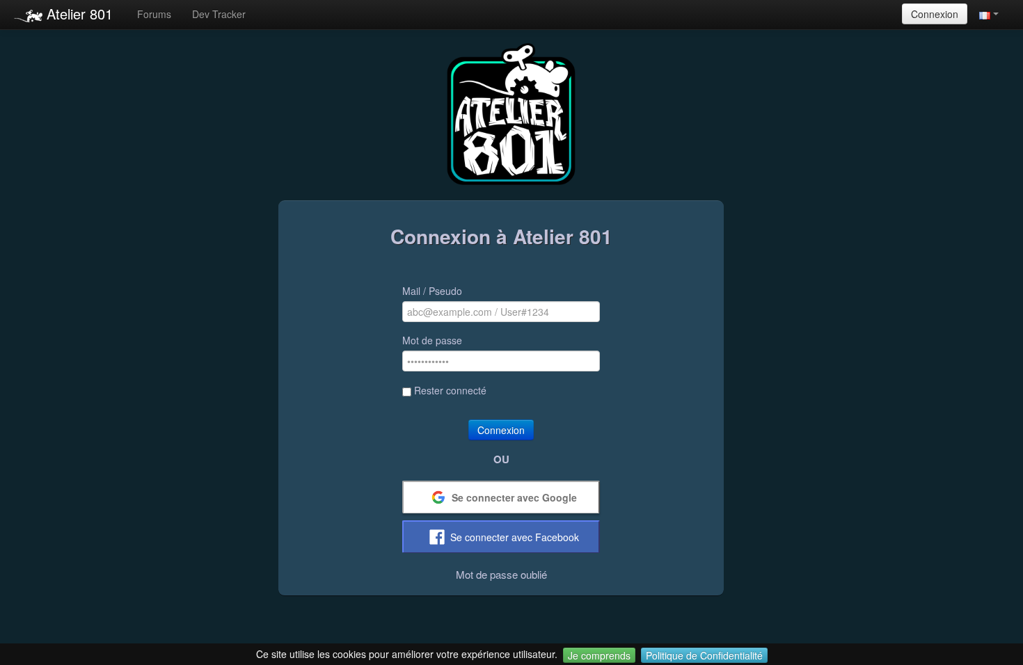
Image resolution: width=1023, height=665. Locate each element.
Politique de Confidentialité (704, 655)
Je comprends (599, 655)
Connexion (934, 14)
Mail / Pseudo (432, 291)
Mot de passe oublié (501, 574)
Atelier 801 (77, 13)
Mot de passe (432, 340)
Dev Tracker (219, 14)
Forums (154, 14)
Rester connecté (450, 390)
